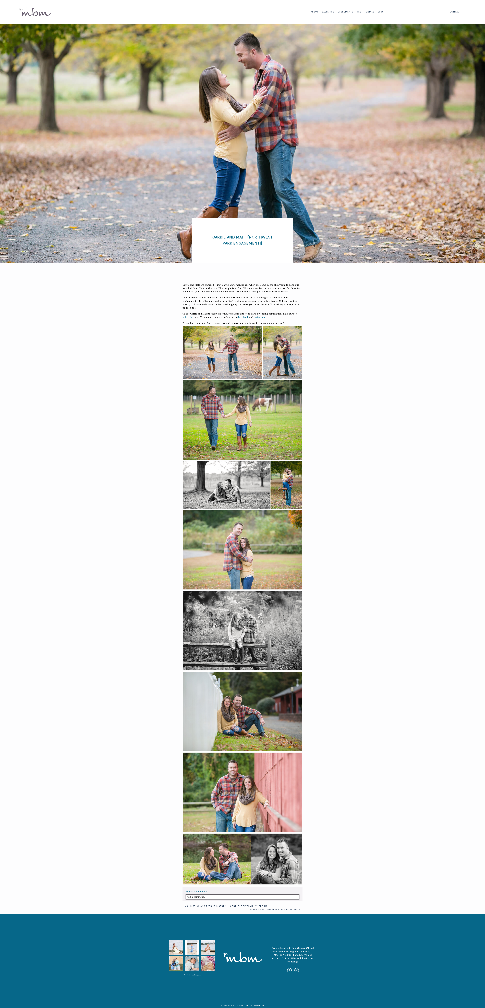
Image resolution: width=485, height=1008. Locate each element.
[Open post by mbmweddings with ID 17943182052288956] (208, 947)
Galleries (328, 11)
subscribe (188, 317)
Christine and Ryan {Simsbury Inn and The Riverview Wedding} (228, 906)
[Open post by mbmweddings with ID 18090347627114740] (208, 963)
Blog (381, 11)
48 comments (196, 891)
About (314, 11)
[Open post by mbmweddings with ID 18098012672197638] (192, 963)
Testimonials (365, 11)
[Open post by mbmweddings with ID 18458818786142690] (176, 963)
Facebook (243, 317)
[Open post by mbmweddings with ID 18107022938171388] (192, 947)
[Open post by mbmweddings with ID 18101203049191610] (176, 947)
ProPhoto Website (255, 1005)
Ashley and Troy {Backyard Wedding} (274, 909)
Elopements (346, 11)
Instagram (259, 317)
